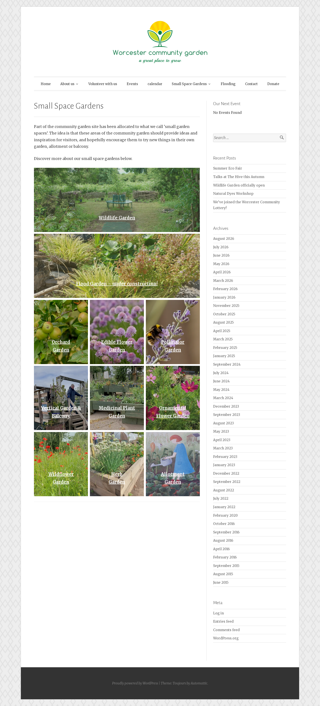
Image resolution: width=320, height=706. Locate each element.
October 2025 (224, 314)
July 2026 (220, 247)
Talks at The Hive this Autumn (238, 177)
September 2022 (226, 482)
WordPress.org (226, 638)
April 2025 (221, 331)
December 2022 (226, 473)
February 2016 (225, 557)
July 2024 (221, 373)
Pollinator (172, 342)
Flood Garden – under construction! (117, 283)
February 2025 (225, 348)
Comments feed (226, 630)
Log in (218, 613)
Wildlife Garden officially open (239, 185)
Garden (61, 350)
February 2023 (225, 457)
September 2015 (226, 566)
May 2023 (221, 431)
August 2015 (223, 574)
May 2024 (221, 390)
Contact (251, 84)
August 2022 (223, 490)
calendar (155, 84)
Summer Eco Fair (227, 168)
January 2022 (224, 507)
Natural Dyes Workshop (233, 194)
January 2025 (224, 356)
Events (132, 84)
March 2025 (223, 339)
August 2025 (223, 322)
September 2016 (226, 532)
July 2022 (220, 498)
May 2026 (221, 264)
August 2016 (223, 540)
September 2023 (226, 415)
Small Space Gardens (189, 84)
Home (46, 84)
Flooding (228, 84)
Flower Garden (173, 416)
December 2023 (226, 406)
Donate (273, 84)
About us (67, 84)
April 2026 (222, 272)
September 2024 (227, 364)
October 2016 (224, 524)
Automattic (199, 683)
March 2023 (223, 448)
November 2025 (226, 306)
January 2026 (224, 297)
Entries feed (223, 621)
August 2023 (223, 423)
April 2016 (221, 549)
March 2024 (223, 398)
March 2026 (223, 281)
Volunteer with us (102, 84)
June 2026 (221, 255)
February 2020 (225, 515)
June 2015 (221, 582)
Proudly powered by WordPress (135, 683)
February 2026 (225, 289)
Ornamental (172, 408)
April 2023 (221, 440)
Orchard (61, 342)
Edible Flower (117, 342)
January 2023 (224, 465)
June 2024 (221, 381)
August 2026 (223, 239)
